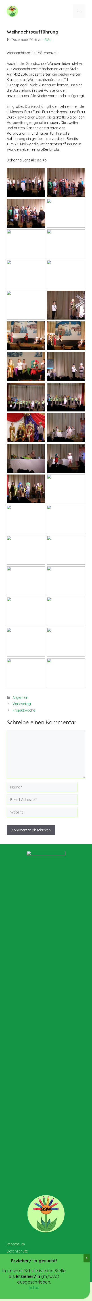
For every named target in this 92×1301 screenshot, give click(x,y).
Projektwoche (24, 710)
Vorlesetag (22, 703)
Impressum (16, 1244)
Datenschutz (17, 1251)
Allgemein (20, 697)
